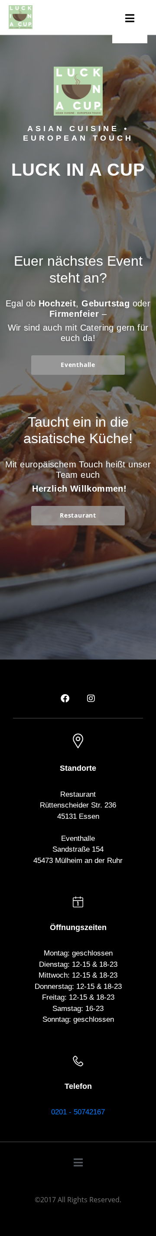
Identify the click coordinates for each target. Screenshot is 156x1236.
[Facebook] (65, 698)
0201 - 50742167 (78, 1112)
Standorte (78, 768)
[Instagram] (91, 698)
